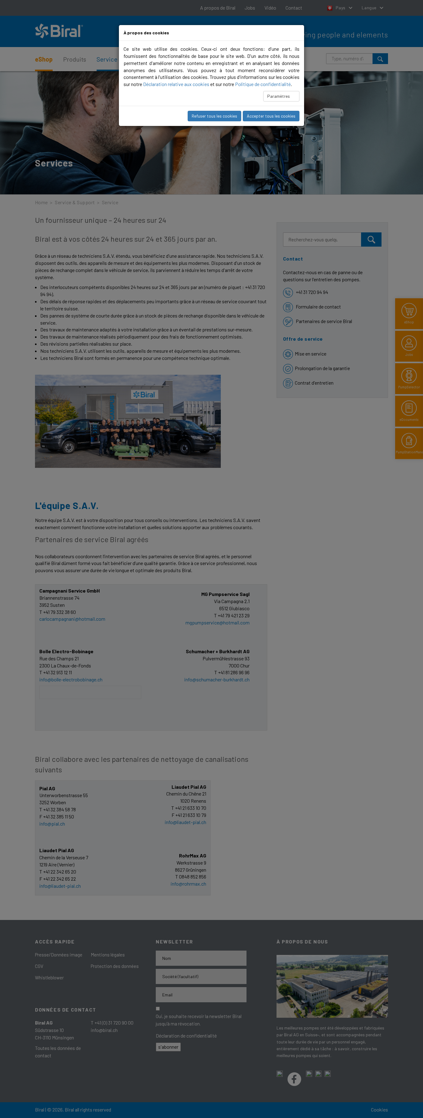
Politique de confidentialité (263, 84)
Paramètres (279, 96)
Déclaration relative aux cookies (176, 84)
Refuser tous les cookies (214, 116)
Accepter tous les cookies (271, 116)
